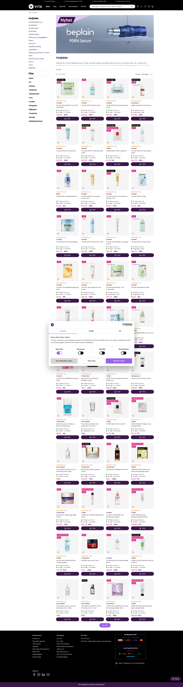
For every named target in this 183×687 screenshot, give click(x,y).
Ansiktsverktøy (34, 34)
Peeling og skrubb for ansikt (39, 53)
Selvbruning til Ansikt (36, 59)
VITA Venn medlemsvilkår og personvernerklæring (96, 641)
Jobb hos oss (60, 649)
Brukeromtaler (37, 657)
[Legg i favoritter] (58, 97)
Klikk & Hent (36, 651)
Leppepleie (33, 49)
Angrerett (35, 646)
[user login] (141, 6)
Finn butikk (60, 641)
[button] (132, 6)
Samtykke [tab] (63, 331)
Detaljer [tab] (91, 331)
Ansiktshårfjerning (35, 22)
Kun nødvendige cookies (64, 361)
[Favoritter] (145, 6)
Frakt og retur (37, 644)
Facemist (32, 43)
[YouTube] (48, 674)
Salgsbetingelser (37, 654)
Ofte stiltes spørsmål (39, 641)
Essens (31, 40)
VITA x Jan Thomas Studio (64, 654)
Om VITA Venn (85, 638)
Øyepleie (32, 68)
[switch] (80, 352)
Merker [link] (83, 6)
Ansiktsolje (32, 31)
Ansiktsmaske (34, 28)
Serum (31, 62)
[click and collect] (149, 6)
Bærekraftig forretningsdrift (65, 646)
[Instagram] (38, 674)
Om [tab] (120, 331)
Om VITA (59, 638)
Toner (31, 65)
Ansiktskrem (33, 25)
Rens (30, 56)
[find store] (138, 6)
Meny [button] (48, 6)
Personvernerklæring (63, 644)
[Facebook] (34, 674)
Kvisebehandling (35, 46)
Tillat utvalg (91, 361)
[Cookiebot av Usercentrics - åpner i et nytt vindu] (124, 324)
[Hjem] (35, 6)
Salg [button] (54, 6)
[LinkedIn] (43, 674)
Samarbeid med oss (62, 651)
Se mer (58, 69)
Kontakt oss (36, 638)
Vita (30, 12)
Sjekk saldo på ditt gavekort (41, 649)
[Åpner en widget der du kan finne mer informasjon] (175, 679)
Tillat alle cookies (119, 361)
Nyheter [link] (62, 6)
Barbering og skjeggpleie (38, 37)
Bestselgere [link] (73, 6)
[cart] (152, 6)
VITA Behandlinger (62, 657)
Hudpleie (34, 12)
